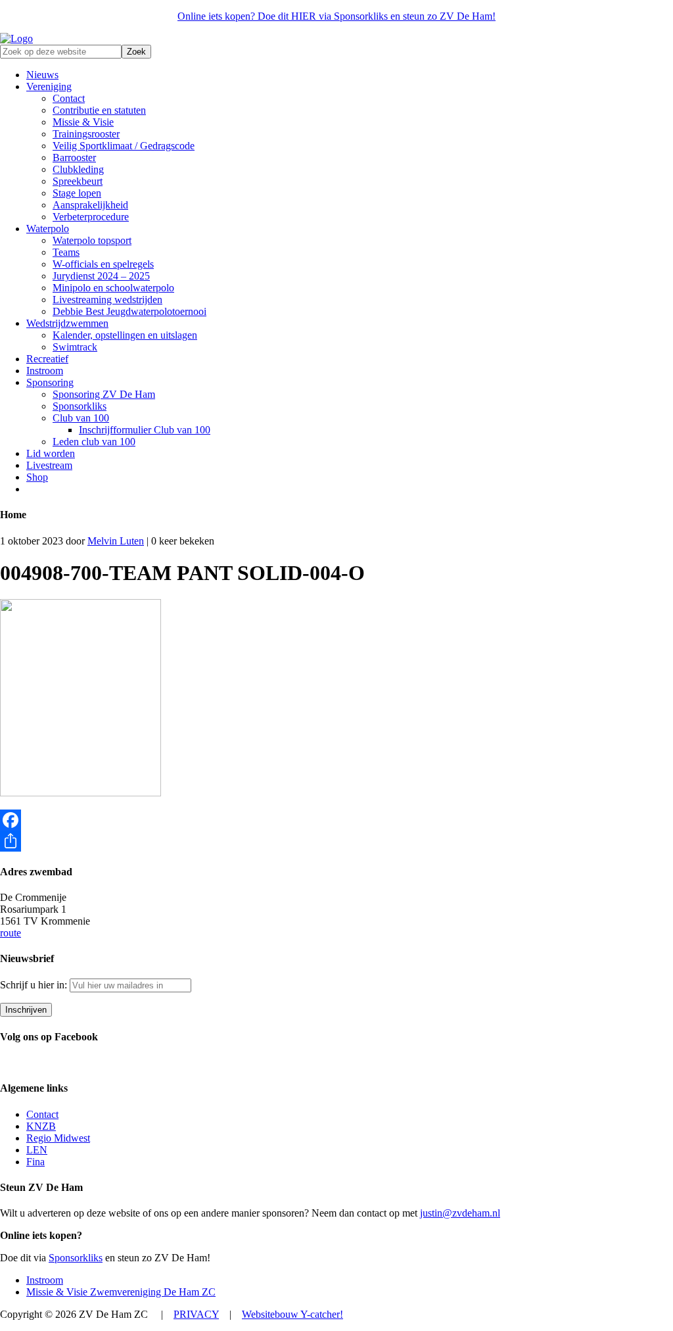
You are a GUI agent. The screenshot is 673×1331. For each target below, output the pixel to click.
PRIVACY (196, 1314)
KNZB (41, 1126)
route (10, 932)
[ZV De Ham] (16, 38)
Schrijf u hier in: (35, 984)
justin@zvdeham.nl (460, 1213)
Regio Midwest (58, 1138)
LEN (36, 1149)
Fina (35, 1161)
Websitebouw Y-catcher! (292, 1314)
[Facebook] (336, 820)
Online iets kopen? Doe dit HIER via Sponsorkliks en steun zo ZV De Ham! (336, 16)
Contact (42, 1114)
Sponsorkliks (76, 1257)
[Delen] (336, 841)
